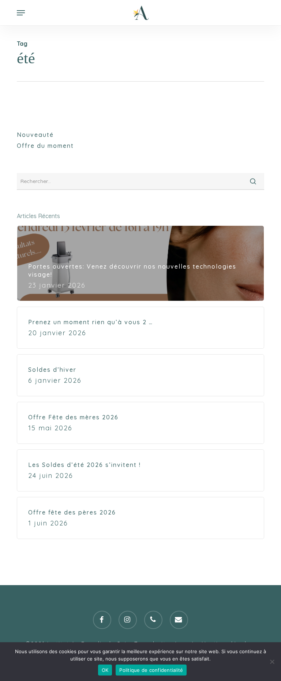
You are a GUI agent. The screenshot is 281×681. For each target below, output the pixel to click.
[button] (21, 12)
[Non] (272, 661)
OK (105, 670)
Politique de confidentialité (151, 670)
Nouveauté (35, 134)
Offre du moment (45, 145)
